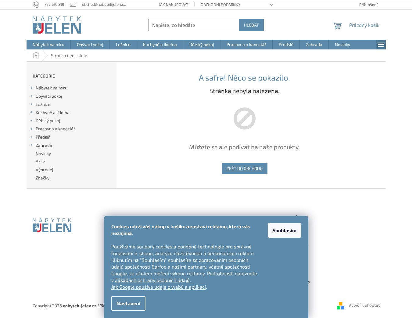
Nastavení (128, 303)
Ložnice (43, 104)
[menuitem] (48, 44)
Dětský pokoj (48, 120)
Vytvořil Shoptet (364, 305)
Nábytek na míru (51, 87)
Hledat (251, 24)
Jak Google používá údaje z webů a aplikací (158, 287)
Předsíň (43, 136)
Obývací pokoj (49, 96)
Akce (40, 161)
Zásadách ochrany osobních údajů (152, 280)
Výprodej (44, 169)
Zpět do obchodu (245, 168)
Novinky (43, 153)
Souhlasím (284, 230)
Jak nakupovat (173, 4)
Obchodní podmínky (220, 4)
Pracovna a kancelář (55, 128)
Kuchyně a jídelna (53, 112)
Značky (42, 177)
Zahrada (44, 145)
